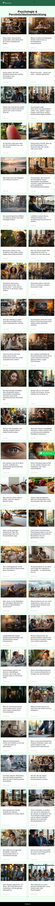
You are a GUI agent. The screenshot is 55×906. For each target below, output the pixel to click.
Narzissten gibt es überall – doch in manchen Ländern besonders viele (41, 285)
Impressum (27, 904)
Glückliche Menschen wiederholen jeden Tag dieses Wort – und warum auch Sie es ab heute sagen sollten (13, 286)
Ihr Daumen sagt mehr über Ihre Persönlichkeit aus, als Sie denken (13, 145)
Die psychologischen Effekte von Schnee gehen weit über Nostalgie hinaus (13, 217)
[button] (34, 2)
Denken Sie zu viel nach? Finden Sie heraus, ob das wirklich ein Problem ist (40, 392)
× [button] (53, 452)
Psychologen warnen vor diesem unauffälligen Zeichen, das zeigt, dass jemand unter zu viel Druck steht (12, 673)
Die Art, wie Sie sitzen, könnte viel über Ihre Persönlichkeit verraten (39, 777)
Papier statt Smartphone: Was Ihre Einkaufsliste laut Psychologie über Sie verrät (41, 499)
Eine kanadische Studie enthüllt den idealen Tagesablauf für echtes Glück (13, 812)
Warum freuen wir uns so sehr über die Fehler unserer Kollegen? (41, 708)
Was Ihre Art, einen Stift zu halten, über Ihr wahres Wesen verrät (12, 499)
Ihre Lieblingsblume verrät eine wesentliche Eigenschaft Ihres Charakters (13, 568)
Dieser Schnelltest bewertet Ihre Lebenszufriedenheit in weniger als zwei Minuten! (41, 672)
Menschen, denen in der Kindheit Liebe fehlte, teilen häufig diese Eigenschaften (13, 252)
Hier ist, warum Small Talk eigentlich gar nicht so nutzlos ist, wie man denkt (40, 252)
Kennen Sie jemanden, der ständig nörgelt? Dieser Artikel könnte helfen (12, 430)
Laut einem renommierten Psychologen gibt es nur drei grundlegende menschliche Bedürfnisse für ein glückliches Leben (41, 534)
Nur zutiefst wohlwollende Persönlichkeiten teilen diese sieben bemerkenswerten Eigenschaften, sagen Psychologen (41, 357)
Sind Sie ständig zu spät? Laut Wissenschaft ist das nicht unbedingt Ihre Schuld (13, 321)
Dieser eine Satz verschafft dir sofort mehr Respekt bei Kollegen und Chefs (41, 851)
